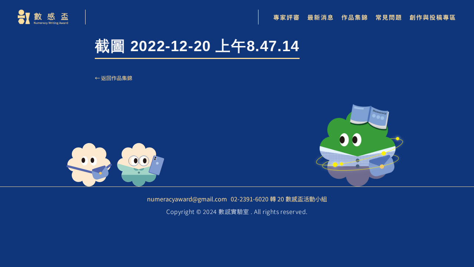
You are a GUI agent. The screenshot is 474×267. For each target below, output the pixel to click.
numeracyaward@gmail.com (187, 198)
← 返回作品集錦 (113, 78)
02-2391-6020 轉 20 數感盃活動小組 (279, 198)
